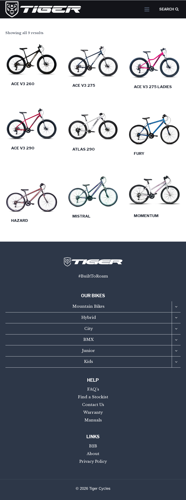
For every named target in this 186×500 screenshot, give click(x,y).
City (88, 328)
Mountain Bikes (88, 306)
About (93, 453)
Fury (139, 153)
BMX (88, 339)
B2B (93, 446)
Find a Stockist (93, 397)
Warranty (93, 412)
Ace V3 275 (83, 85)
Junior (88, 350)
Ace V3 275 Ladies (153, 86)
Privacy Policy (93, 461)
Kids (88, 361)
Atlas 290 (83, 149)
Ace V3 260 (22, 84)
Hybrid (88, 317)
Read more (21, 162)
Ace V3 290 (22, 148)
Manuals (93, 420)
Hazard (19, 220)
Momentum (146, 215)
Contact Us (93, 404)
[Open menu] (147, 9)
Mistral (81, 216)
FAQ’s (93, 389)
